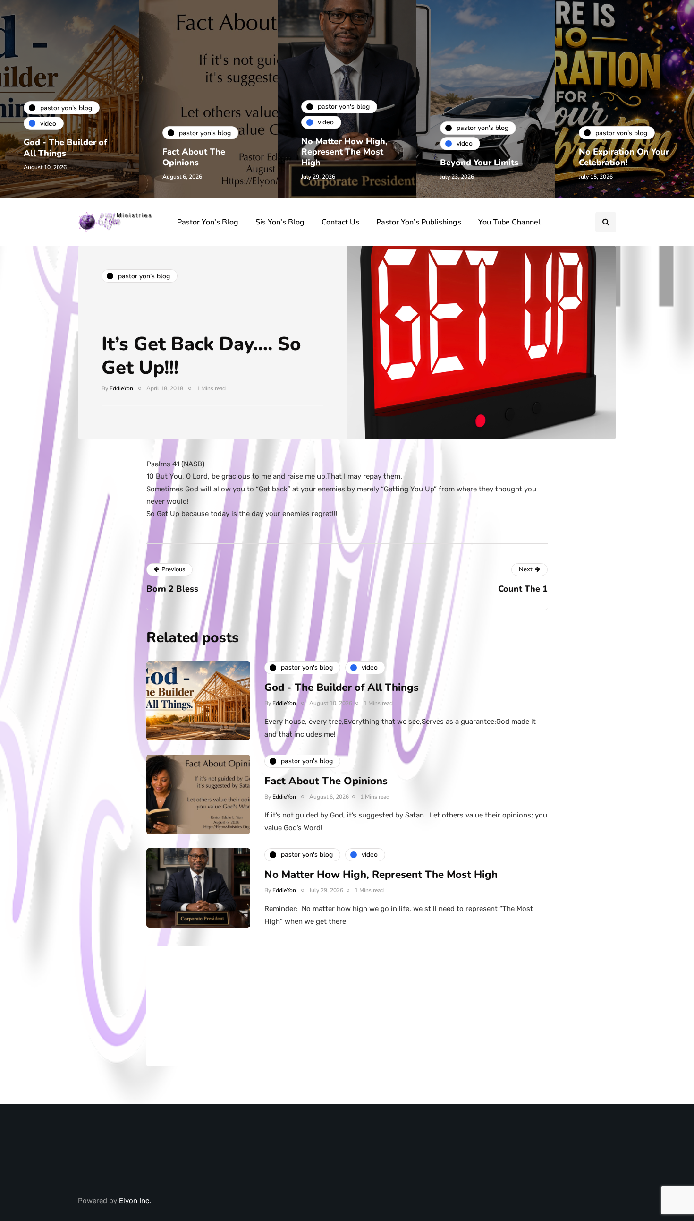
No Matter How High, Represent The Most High (344, 152)
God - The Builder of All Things (65, 148)
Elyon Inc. (135, 1200)
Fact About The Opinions (193, 157)
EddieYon (121, 388)
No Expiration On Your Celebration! (624, 157)
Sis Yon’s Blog (280, 222)
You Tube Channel (509, 222)
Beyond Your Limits (479, 162)
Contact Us (340, 222)
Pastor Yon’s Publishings (418, 222)
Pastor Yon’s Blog (207, 222)
